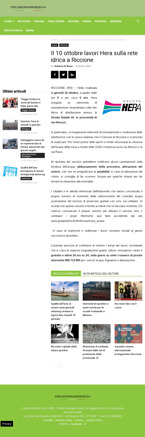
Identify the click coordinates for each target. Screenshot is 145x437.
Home (8, 21)
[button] (137, 21)
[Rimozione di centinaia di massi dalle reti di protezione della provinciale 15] (96, 333)
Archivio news (63, 420)
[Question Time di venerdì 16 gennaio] (10, 125)
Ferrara (39, 21)
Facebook (76, 423)
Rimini (30, 30)
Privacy (79, 420)
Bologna (24, 21)
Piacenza (101, 21)
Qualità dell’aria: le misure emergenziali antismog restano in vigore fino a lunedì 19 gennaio (63, 311)
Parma (87, 21)
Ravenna (116, 21)
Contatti (48, 420)
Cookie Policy (94, 420)
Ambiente (26, 178)
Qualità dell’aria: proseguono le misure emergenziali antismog (33, 171)
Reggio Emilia (13, 30)
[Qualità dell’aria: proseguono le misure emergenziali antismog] (10, 171)
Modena (73, 21)
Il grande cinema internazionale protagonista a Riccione (128, 350)
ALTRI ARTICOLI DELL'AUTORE (101, 273)
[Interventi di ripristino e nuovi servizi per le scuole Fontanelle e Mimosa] (96, 291)
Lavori (64, 39)
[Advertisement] (24, 62)
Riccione (64, 45)
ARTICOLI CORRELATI (66, 273)
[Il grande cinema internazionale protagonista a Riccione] (128, 333)
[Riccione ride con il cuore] (128, 291)
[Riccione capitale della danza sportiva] (65, 333)
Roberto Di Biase (64, 66)
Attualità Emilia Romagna (29, 155)
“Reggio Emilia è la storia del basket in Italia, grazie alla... (31, 102)
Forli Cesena (56, 21)
